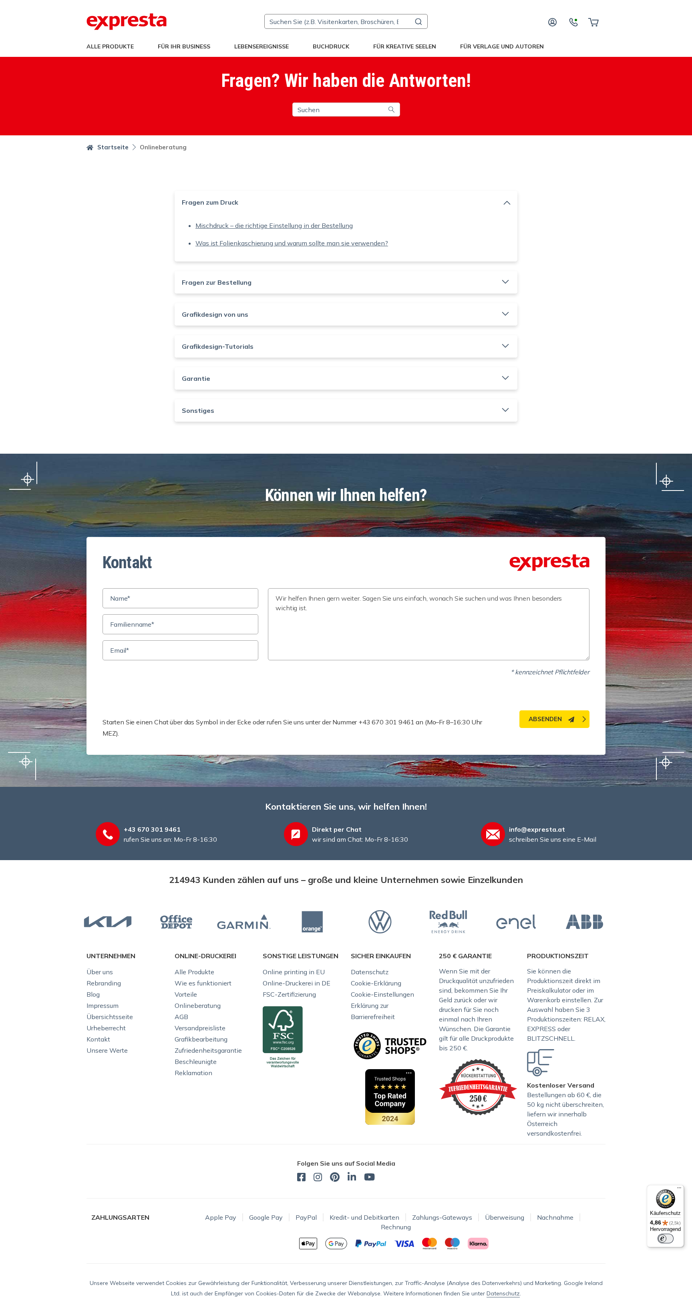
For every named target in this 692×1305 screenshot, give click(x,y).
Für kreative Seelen (404, 46)
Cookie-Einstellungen (382, 994)
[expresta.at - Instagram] (318, 1178)
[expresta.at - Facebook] (301, 1178)
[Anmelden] (552, 21)
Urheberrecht (106, 1028)
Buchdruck (331, 46)
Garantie (196, 378)
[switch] (666, 1238)
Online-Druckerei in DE (296, 983)
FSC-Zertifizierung (289, 994)
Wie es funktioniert (203, 983)
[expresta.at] (126, 21)
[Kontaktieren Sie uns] (573, 21)
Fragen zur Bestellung (216, 282)
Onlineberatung (198, 1005)
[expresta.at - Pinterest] (335, 1178)
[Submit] (417, 21)
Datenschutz (369, 972)
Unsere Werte (107, 1050)
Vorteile (186, 994)
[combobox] (346, 21)
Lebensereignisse (261, 46)
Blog (93, 994)
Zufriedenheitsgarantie (208, 1050)
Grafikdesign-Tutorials (217, 346)
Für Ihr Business (184, 46)
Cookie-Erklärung (376, 983)
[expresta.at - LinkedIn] (352, 1178)
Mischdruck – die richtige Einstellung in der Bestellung (274, 225)
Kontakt (98, 1039)
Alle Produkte (110, 46)
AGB (181, 1017)
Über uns (99, 972)
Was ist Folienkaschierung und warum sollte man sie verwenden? (291, 243)
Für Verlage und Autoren (502, 46)
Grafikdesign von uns (215, 314)
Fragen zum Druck (210, 202)
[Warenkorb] (593, 21)
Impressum (102, 1005)
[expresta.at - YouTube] (369, 1178)
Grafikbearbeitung (201, 1039)
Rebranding (103, 983)
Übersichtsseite (109, 1017)
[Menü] (679, 1189)
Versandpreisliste (200, 1028)
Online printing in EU (294, 972)
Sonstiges (198, 410)
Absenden (545, 719)
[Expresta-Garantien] (478, 1086)
